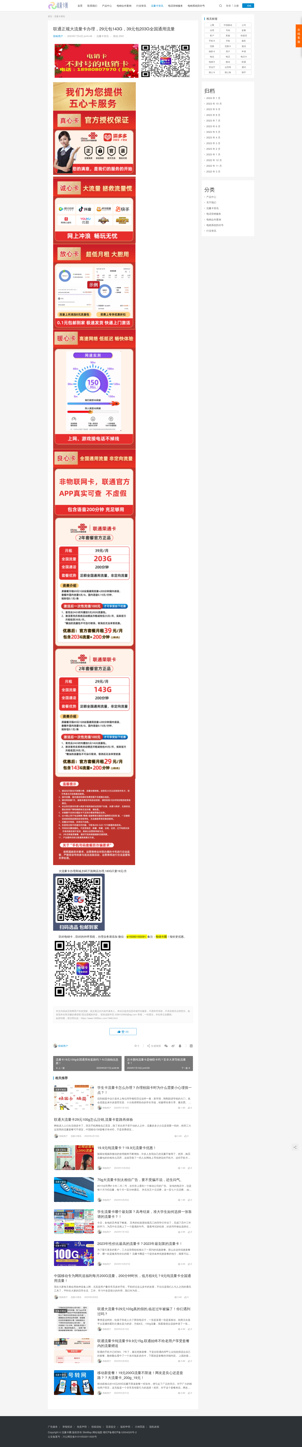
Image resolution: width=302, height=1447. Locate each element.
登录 (228, 5)
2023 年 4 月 (213, 137)
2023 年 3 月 (213, 143)
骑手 (244, 72)
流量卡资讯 (157, 5)
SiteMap (87, 1432)
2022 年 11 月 (214, 165)
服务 (244, 40)
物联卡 (212, 51)
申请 (244, 51)
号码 (228, 30)
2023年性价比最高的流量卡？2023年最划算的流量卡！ (140, 1243)
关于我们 (211, 202)
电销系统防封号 (196, 5)
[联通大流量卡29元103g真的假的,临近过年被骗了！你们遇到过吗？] (74, 1318)
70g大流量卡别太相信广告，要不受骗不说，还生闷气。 (140, 1179)
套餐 (244, 30)
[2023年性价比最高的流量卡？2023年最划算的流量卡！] (74, 1253)
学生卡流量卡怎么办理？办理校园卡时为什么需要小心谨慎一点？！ (144, 1090)
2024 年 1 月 (213, 98)
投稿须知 (96, 1426)
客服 (228, 35)
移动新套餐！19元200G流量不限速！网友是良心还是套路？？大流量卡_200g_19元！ (140, 1375)
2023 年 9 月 (213, 109)
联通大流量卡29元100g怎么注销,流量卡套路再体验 (93, 1119)
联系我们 (92, 5)
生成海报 (155, 1045)
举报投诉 (67, 1426)
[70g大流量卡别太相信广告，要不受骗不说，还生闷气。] (74, 1189)
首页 (80, 5)
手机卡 (212, 40)
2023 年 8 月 (213, 115)
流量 (212, 46)
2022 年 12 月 (214, 160)
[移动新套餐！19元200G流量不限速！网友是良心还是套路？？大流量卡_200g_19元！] (74, 1382)
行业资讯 (141, 5)
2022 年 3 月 (213, 171)
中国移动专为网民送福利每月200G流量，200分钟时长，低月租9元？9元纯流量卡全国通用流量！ (122, 1278)
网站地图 (97, 1432)
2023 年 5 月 (213, 132)
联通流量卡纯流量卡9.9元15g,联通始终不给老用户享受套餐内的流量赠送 (143, 1343)
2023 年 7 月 (213, 120)
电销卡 (212, 61)
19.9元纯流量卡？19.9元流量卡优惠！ (126, 1147)
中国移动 (228, 24)
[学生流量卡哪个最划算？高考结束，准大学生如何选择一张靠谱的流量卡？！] (74, 1221)
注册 (236, 5)
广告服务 (53, 1426)
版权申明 (125, 1426)
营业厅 (212, 66)
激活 (244, 46)
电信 (212, 56)
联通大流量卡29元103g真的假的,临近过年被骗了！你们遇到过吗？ (143, 1311)
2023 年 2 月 (213, 148)
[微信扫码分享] (166, 1046)
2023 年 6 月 (213, 126)
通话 (244, 66)
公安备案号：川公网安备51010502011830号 (72, 1436)
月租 (228, 40)
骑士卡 (212, 72)
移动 (228, 61)
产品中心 (107, 5)
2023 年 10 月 (214, 103)
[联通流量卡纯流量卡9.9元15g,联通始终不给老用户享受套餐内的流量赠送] (74, 1350)
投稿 (249, 5)
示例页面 (140, 1426)
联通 (244, 61)
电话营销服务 (175, 5)
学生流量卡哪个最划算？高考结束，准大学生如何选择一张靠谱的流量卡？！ (144, 1214)
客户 (212, 35)
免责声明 (82, 1426)
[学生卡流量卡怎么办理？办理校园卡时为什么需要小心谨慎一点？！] (74, 1097)
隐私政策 (154, 1426)
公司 (244, 24)
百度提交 (111, 1426)
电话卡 (244, 56)
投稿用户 (58, 36)
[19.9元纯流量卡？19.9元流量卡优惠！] (74, 1157)
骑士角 (228, 72)
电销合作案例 (124, 5)
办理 (212, 30)
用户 (228, 51)
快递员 (244, 35)
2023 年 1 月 (213, 154)
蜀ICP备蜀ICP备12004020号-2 (120, 1432)
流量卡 (228, 46)
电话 (228, 56)
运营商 (228, 66)
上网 (212, 24)
